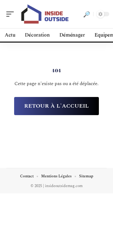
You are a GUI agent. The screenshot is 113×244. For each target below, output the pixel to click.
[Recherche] (87, 14)
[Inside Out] (45, 14)
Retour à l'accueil (56, 106)
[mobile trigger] (11, 14)
